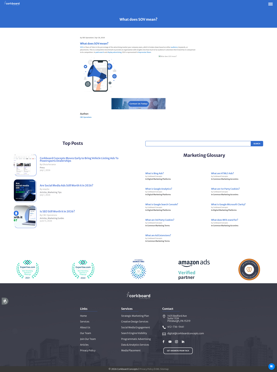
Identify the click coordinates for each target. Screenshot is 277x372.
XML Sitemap (162, 369)
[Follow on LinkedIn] (183, 342)
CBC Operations (88, 38)
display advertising (114, 52)
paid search (100, 52)
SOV (81, 47)
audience (174, 47)
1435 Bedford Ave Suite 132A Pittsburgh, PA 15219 (178, 318)
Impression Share (144, 52)
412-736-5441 (175, 326)
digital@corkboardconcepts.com (185, 333)
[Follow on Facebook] (163, 342)
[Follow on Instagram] (176, 342)
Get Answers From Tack (178, 351)
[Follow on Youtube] (170, 342)
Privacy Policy (146, 369)
